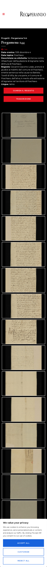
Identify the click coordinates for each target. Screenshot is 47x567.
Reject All (24, 561)
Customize (24, 552)
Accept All (23, 543)
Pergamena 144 (19, 38)
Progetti (5, 38)
